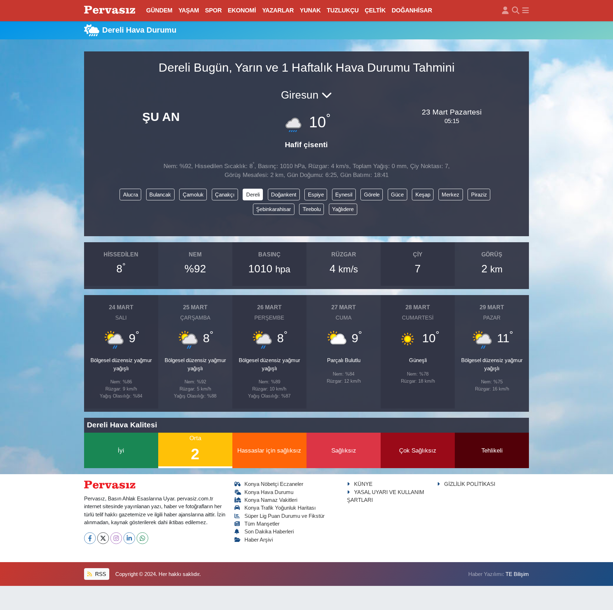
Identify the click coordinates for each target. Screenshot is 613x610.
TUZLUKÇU (343, 10)
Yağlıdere (343, 209)
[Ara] (515, 10)
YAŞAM (188, 10)
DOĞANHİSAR (412, 10)
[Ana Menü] (525, 10)
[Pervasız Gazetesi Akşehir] (110, 10)
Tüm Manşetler (262, 524)
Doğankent (283, 195)
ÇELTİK (375, 10)
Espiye (316, 195)
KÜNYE (363, 484)
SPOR (213, 10)
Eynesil (343, 195)
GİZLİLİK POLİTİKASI (469, 484)
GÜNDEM (159, 10)
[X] (103, 538)
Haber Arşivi (258, 540)
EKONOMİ (242, 10)
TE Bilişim (517, 574)
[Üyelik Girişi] (505, 10)
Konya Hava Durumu (268, 492)
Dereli (253, 195)
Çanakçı (224, 195)
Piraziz (479, 195)
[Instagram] (116, 538)
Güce (397, 195)
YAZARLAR (278, 10)
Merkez (450, 195)
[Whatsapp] (142, 538)
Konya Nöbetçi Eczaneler (273, 484)
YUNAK (310, 10)
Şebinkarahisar (273, 209)
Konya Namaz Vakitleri (270, 500)
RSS (100, 574)
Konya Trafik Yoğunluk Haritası (280, 508)
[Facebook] (90, 538)
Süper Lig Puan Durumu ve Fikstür (284, 516)
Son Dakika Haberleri (269, 531)
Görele (372, 195)
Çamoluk (193, 195)
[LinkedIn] (129, 538)
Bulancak (160, 195)
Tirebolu (312, 209)
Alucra (130, 195)
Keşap (422, 195)
